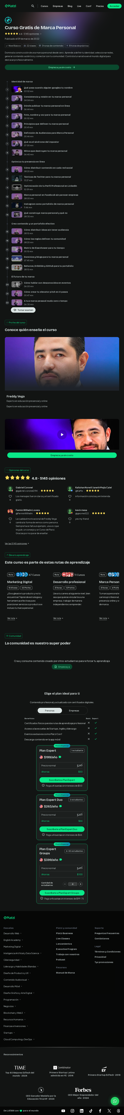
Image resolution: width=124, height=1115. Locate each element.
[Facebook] (100, 1111)
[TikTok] (91, 1111)
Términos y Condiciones (107, 951)
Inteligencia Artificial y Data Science (21, 953)
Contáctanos (102, 938)
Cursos (44, 6)
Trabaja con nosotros (67, 954)
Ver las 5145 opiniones (16, 543)
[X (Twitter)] (109, 1111)
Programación (11, 999)
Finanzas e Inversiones (15, 1026)
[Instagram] (72, 1111)
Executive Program (66, 949)
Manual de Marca (65, 973)
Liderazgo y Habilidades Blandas (20, 966)
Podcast (60, 959)
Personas (49, 710)
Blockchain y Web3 (13, 1012)
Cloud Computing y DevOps (18, 1039)
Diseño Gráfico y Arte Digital (18, 993)
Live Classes (63, 938)
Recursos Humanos (13, 1019)
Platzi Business (64, 933)
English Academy (12, 940)
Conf (88, 6)
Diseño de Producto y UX (16, 973)
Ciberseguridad (11, 959)
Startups (8, 1032)
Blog (70, 6)
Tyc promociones (104, 962)
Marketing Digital (12, 946)
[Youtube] (63, 1111)
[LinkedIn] (81, 1111)
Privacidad (100, 957)
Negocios (9, 1006)
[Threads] (118, 1111)
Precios (100, 6)
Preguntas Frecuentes (107, 933)
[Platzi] (11, 6)
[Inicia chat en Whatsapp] (115, 1101)
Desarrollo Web (11, 933)
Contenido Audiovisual (15, 979)
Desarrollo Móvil (12, 986)
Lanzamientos (64, 944)
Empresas (58, 6)
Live (79, 6)
